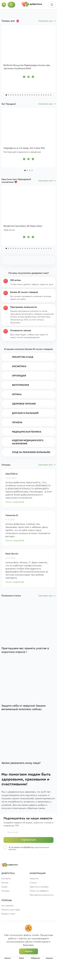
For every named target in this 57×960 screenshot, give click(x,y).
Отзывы (5, 891)
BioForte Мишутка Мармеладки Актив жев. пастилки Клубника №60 (27, 67)
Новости (34, 879)
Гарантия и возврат (39, 887)
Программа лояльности (41, 895)
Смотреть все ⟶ (47, 21)
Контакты (6, 879)
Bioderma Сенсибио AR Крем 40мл (23, 226)
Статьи (33, 883)
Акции (4, 887)
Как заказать (7, 906)
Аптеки (4, 883)
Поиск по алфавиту (39, 891)
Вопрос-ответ (8, 914)
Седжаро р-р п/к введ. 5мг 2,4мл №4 (24, 148)
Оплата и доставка (10, 910)
